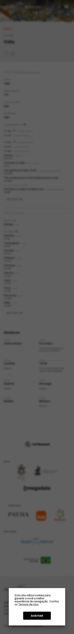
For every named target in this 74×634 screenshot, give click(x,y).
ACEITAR (37, 615)
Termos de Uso (28, 604)
